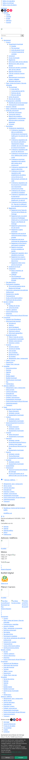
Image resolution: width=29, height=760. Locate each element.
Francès (8, 22)
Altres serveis (8, 486)
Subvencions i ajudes (10, 642)
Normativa (7, 632)
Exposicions (7, 673)
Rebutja (7, 757)
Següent (8, 569)
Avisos (5, 532)
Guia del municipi (9, 667)
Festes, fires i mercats (10, 675)
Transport (7, 501)
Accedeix (3, 548)
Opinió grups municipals (11, 691)
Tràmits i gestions (9, 654)
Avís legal (6, 722)
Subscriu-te (4, 583)
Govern (6, 618)
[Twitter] (2, 10)
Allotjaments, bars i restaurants (13, 484)
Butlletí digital (8, 687)
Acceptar (21, 757)
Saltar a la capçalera (9, 1)
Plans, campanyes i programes (13, 628)
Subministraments (9, 499)
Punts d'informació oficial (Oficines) (14, 497)
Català (8, 15)
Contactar (4, 8)
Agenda (6, 528)
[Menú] (2, 38)
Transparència (8, 644)
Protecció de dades (9, 726)
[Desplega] (17, 480)
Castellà (8, 16)
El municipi (4, 661)
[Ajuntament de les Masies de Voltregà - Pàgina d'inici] (11, 31)
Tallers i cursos (8, 671)
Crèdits (6, 730)
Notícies (6, 526)
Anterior (3, 569)
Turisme (6, 669)
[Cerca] (22, 35)
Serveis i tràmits (6, 650)
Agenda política (8, 530)
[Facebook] (5, 10)
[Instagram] (11, 10)
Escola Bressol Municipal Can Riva (5, 605)
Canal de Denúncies (10, 724)
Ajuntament (4, 616)
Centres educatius (9, 488)
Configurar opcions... (6, 754)
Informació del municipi (11, 665)
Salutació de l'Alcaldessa (11, 663)
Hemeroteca (7, 695)
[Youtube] (8, 10)
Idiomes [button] (6, 13)
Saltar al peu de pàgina (10, 5)
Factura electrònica (9, 655)
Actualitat (4, 677)
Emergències (7, 490)
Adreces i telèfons (10, 480)
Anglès (8, 18)
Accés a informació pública (12, 646)
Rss (5, 693)
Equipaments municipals (11, 495)
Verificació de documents (11, 648)
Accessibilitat (7, 728)
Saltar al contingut (8, 3)
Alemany (8, 20)
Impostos (6, 657)
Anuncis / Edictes (9, 626)
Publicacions (7, 534)
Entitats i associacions (10, 493)
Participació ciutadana (10, 636)
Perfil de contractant (10, 630)
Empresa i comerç (9, 492)
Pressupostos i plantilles (11, 624)
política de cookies (16, 752)
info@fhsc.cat (8, 513)
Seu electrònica (8, 634)
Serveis (6, 652)
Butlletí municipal (9, 689)
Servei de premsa (9, 679)
